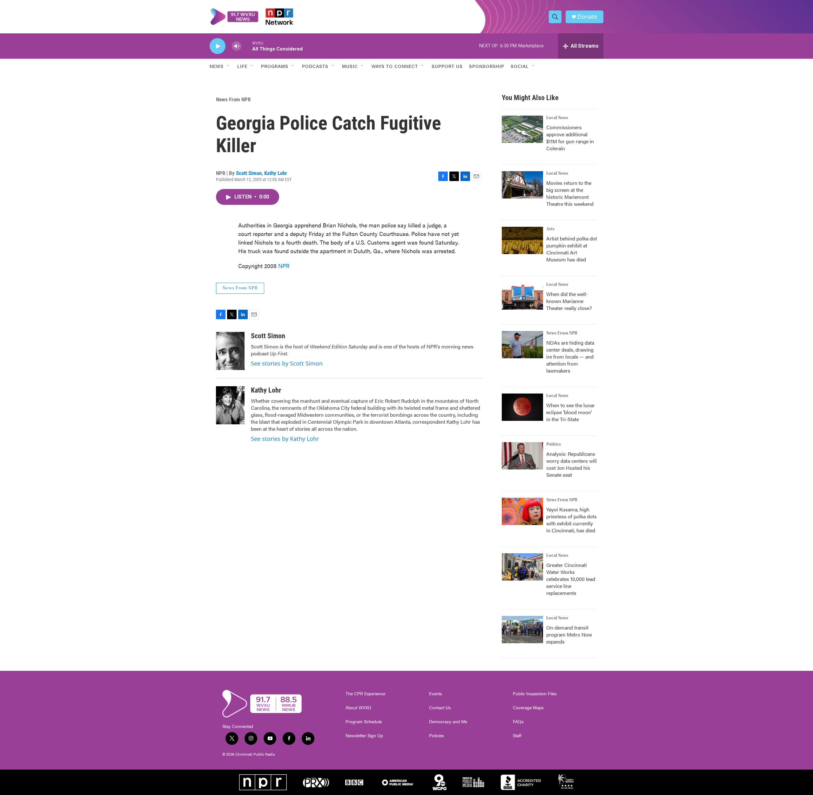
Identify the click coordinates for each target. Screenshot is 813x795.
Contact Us (440, 707)
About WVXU (358, 707)
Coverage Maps (528, 707)
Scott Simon (249, 173)
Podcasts (315, 66)
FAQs (518, 721)
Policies (436, 735)
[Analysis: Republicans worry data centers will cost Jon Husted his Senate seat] (522, 455)
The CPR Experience (365, 693)
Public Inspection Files (535, 693)
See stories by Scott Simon (287, 363)
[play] (217, 46)
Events (435, 693)
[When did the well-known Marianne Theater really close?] (522, 296)
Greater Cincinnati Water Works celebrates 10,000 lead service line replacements (570, 578)
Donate (587, 16)
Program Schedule (364, 721)
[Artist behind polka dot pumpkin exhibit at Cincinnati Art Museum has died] (522, 240)
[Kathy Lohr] (230, 405)
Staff (517, 735)
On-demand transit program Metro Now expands (569, 634)
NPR (284, 266)
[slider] (247, 46)
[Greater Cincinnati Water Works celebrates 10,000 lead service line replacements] (522, 567)
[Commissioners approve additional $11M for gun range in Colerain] (522, 129)
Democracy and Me (448, 721)
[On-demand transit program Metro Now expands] (522, 629)
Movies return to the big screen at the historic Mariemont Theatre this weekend (570, 193)
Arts (550, 229)
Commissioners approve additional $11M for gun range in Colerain (570, 138)
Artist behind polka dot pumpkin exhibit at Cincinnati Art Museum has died (571, 249)
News (217, 66)
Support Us (447, 66)
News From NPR (233, 99)
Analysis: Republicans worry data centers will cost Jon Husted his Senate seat (571, 464)
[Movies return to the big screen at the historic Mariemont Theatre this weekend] (522, 185)
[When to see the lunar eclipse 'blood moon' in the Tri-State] (522, 407)
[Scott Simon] (230, 351)
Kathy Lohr (275, 173)
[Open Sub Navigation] (228, 66)
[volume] (236, 46)
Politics (553, 444)
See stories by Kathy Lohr (285, 438)
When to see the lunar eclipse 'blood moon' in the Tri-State (570, 412)
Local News (557, 117)
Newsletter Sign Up (364, 735)
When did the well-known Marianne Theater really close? (569, 301)
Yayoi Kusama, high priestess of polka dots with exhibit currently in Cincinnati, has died (571, 520)
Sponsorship (486, 66)
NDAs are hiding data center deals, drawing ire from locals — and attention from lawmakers (570, 356)
